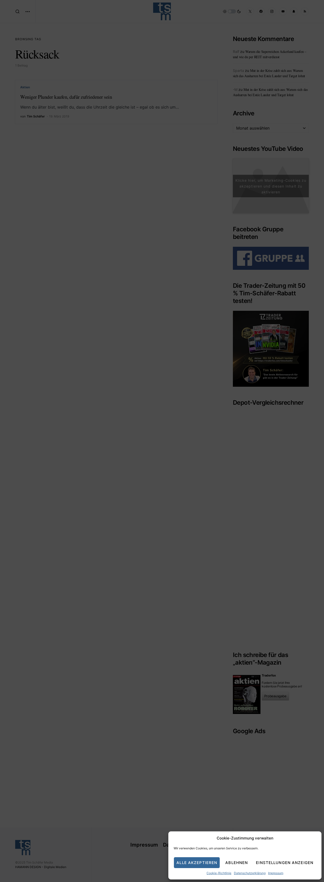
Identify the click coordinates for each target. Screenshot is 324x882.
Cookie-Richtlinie (219, 873)
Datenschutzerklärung (250, 873)
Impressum (275, 873)
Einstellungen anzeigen (284, 862)
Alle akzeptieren (196, 862)
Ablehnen (236, 862)
